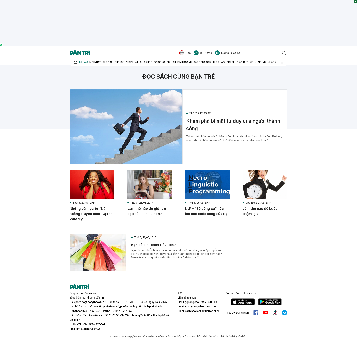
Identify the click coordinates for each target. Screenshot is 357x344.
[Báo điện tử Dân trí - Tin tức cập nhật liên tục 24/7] (80, 53)
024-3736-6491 (91, 310)
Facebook (256, 312)
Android (270, 301)
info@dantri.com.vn (89, 328)
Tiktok (275, 312)
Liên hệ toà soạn (187, 297)
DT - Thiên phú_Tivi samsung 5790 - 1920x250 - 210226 (178, 1)
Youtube (266, 312)
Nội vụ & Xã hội (231, 52)
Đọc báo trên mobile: (241, 293)
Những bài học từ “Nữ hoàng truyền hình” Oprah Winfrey (91, 214)
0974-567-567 (97, 324)
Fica (188, 52)
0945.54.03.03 (208, 302)
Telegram (284, 312)
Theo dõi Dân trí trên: (237, 312)
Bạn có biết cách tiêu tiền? (153, 245)
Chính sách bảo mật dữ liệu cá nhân (199, 310)
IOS (243, 301)
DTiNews (206, 52)
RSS (180, 293)
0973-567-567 (123, 310)
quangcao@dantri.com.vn (200, 306)
